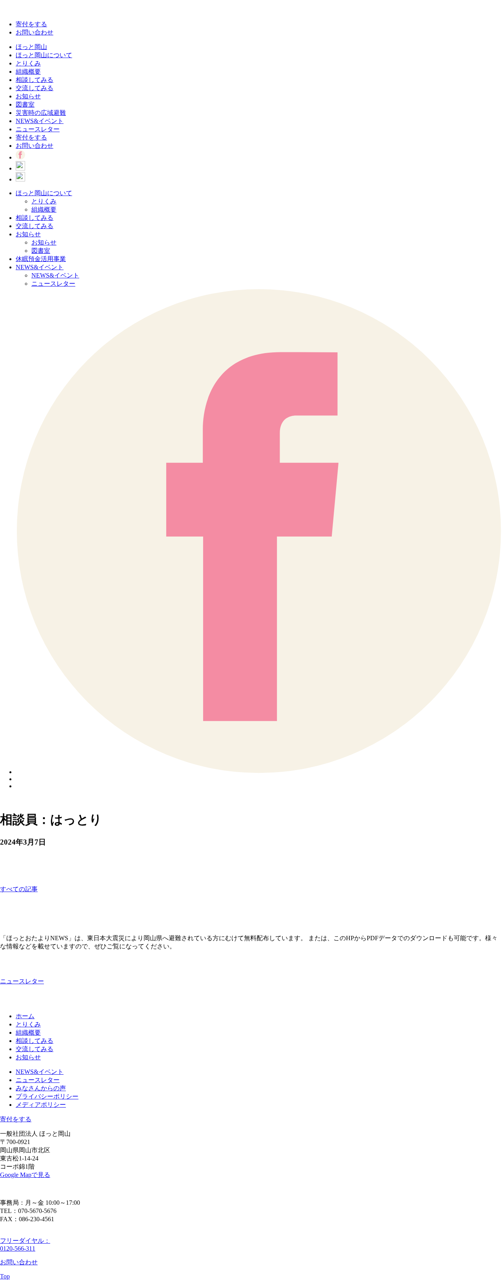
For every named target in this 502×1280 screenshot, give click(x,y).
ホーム (25, 1016)
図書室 (25, 104)
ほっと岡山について (44, 55)
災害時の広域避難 (41, 112)
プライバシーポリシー (47, 1096)
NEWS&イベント (40, 121)
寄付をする (31, 24)
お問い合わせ (34, 32)
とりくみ (28, 63)
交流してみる (34, 88)
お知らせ (28, 96)
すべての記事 (19, 889)
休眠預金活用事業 (41, 259)
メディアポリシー (41, 1104)
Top (5, 1276)
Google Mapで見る (25, 1174)
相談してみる (34, 79)
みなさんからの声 (41, 1088)
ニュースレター (38, 129)
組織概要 (28, 71)
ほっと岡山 (31, 47)
